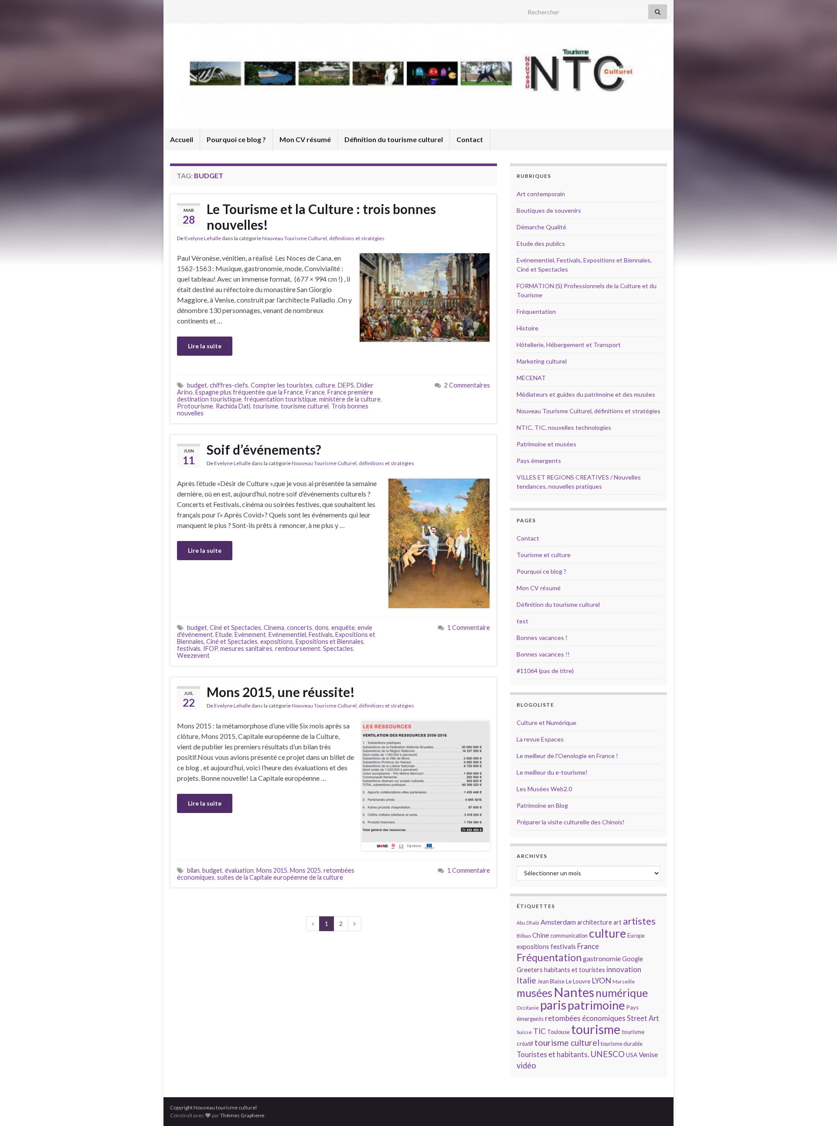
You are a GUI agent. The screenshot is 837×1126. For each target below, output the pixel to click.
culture (325, 385)
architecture (594, 922)
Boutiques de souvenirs (549, 210)
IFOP (210, 648)
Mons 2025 (305, 870)
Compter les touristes (282, 385)
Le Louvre (578, 981)
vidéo (526, 1065)
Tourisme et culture (544, 554)
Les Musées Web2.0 (544, 789)
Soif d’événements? (264, 449)
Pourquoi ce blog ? (236, 139)
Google (632, 959)
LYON (601, 980)
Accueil (181, 139)
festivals (189, 648)
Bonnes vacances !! (543, 654)
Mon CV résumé (305, 139)
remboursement (297, 648)
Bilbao (524, 935)
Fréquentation (536, 311)
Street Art (643, 1018)
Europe (636, 935)
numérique (621, 992)
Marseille (623, 981)
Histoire (527, 328)
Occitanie (528, 1007)
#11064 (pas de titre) (545, 670)
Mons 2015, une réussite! (281, 692)
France (315, 392)
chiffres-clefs (229, 385)
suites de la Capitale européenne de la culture (280, 877)
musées (534, 993)
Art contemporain (541, 193)
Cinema (274, 627)
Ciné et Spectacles (235, 627)
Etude (223, 634)
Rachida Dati (233, 406)
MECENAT (531, 377)
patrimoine (596, 1005)
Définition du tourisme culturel (393, 139)
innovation (623, 969)
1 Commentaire (468, 627)
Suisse (524, 1032)
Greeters (530, 969)
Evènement (250, 634)
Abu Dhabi (528, 922)
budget (197, 385)
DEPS (346, 385)
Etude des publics (541, 243)
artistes (639, 921)
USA (631, 1054)
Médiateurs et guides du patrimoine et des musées (586, 394)
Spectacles (338, 648)
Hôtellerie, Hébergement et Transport (569, 344)
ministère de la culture (350, 399)
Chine (540, 935)
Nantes (574, 992)
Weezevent (193, 655)
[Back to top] (817, 1106)
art (617, 922)
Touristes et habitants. (553, 1054)
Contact (469, 139)
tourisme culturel (305, 406)
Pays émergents (539, 460)
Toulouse (558, 1031)
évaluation (239, 870)
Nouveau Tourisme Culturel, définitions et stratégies (323, 238)
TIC (539, 1031)
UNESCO (607, 1054)
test (522, 621)
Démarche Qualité (541, 227)
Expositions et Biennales (330, 641)
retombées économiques (585, 1018)
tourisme (265, 406)
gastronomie (602, 958)
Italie (526, 980)
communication (569, 935)
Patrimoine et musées (546, 444)
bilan (193, 870)
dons (322, 627)
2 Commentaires (467, 385)
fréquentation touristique (280, 399)
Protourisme (195, 406)
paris (553, 1004)
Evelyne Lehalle (202, 238)
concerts (299, 627)
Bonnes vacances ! (542, 637)
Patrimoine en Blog (542, 805)
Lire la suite (204, 346)
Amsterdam (558, 922)
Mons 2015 (271, 870)
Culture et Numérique (546, 722)
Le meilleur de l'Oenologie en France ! (567, 755)
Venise (648, 1054)
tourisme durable (622, 1043)
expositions (276, 641)
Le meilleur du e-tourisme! (552, 772)
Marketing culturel (542, 361)
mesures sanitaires (246, 648)
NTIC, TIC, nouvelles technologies (564, 427)
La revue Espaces (540, 739)
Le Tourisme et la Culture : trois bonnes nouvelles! (321, 216)
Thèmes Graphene (242, 1115)
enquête (343, 627)
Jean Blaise (551, 981)
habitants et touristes (574, 969)
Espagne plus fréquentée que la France (249, 392)
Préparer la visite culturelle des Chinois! (571, 822)
